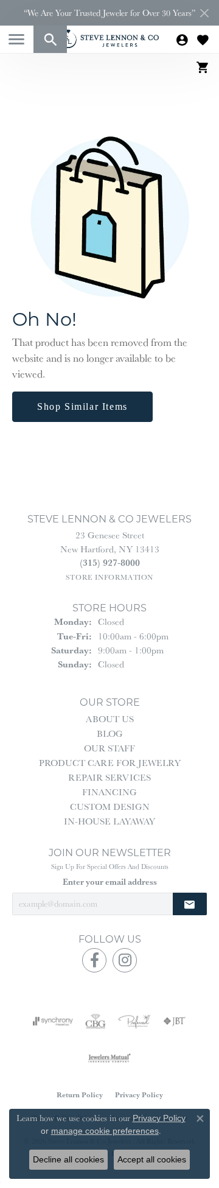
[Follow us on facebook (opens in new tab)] (94, 960)
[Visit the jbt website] (174, 1021)
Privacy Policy (139, 1094)
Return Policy (80, 1094)
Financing (109, 792)
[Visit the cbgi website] (95, 1021)
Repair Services (109, 777)
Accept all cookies (151, 1159)
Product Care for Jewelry (110, 762)
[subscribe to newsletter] (190, 904)
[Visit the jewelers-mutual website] (109, 1058)
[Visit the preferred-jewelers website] (134, 1021)
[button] (50, 39)
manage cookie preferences (105, 1131)
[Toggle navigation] (16, 39)
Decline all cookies (68, 1159)
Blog (110, 733)
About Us (110, 719)
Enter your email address (110, 882)
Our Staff (109, 748)
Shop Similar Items (82, 406)
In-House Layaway (109, 821)
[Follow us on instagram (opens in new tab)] (125, 960)
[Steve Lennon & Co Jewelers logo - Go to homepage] (109, 39)
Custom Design (110, 806)
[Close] (204, 13)
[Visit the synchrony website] (53, 1021)
